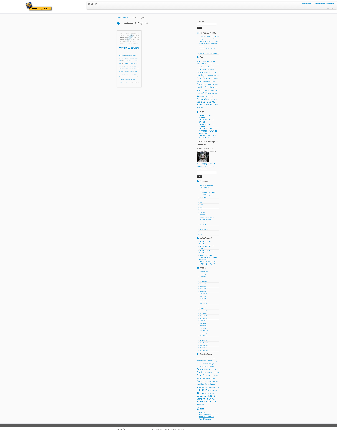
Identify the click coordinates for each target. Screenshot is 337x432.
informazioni (214, 84)
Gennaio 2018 (203, 311)
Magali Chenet (134, 71)
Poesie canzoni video (205, 219)
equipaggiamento (207, 81)
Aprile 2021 (203, 279)
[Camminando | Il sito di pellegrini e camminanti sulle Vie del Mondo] (39, 6)
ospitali (121, 82)
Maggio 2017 (203, 325)
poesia (215, 93)
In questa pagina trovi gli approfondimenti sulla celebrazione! (206, 166)
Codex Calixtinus (134, 63)
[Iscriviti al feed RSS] (89, 4)
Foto (201, 209)
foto (203, 84)
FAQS (120, 60)
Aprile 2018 (203, 306)
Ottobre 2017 (203, 315)
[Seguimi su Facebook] (96, 4)
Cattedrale (216, 75)
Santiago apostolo (204, 222)
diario (201, 81)
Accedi (202, 412)
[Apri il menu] (328, 8)
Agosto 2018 (203, 296)
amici (211, 61)
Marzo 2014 (203, 338)
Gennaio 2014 (203, 340)
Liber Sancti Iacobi (207, 87)
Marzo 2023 (203, 274)
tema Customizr (181, 429)
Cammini (210, 70)
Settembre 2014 (204, 335)
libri (216, 87)
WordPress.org (205, 419)
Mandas (199, 90)
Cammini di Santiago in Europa (126, 58)
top (120, 63)
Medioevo (210, 90)
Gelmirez (129, 66)
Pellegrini (202, 92)
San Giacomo (209, 96)
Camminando (159, 429)
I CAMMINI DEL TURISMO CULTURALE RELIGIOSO (208, 131)
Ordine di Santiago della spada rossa (128, 76)
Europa (213, 81)
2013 (208, 61)
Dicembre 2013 (204, 342)
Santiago (201, 99)
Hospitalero (208, 84)
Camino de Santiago (207, 67)
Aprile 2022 (203, 276)
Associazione (202, 64)
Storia (215, 104)
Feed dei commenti (206, 417)
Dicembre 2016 (204, 330)
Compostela (215, 78)
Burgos (198, 67)
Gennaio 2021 (203, 283)
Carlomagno (209, 75)
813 (198, 61)
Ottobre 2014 (203, 333)
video (202, 107)
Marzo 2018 (203, 308)
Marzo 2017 (203, 328)
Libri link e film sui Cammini (207, 217)
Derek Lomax (122, 66)
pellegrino (210, 93)
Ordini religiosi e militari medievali (127, 79)
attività (210, 64)
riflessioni (201, 96)
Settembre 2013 (204, 350)
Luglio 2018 (203, 298)
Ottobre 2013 (203, 347)
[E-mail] (93, 4)
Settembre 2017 (204, 318)
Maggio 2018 (203, 303)
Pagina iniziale (122, 18)
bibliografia (216, 64)
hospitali (127, 71)
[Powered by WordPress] (168, 429)
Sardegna (207, 104)
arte (214, 61)
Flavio (199, 84)
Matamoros (204, 90)
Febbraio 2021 (203, 281)
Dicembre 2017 (204, 313)
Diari (136, 58)
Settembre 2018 (204, 293)
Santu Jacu (203, 224)
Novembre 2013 (204, 345)
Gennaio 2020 (203, 288)
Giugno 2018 (203, 301)
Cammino (202, 72)
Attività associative (131, 55)
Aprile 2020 (203, 286)
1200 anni (202, 61)
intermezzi (125, 60)
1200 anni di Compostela (206, 185)
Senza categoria (133, 60)
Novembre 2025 (204, 271)
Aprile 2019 (203, 291)
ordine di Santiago (131, 74)
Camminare (202, 70)
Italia (198, 87)
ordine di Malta (122, 74)
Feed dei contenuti (206, 414)
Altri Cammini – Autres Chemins (208, 53)
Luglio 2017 (203, 323)
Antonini (127, 63)
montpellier (216, 90)
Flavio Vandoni (127, 82)
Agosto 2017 (203, 320)
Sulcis (198, 107)
